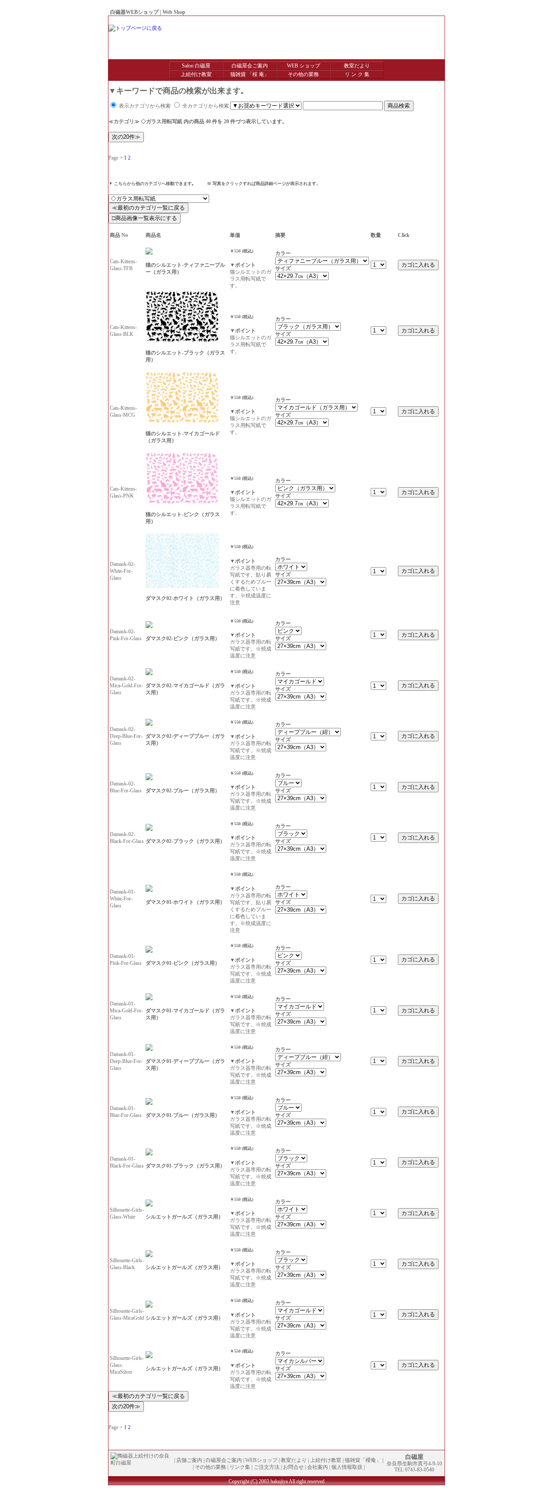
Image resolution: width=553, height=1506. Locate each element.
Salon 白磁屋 (196, 66)
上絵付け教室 (196, 74)
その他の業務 (303, 74)
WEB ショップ (303, 66)
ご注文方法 (267, 1467)
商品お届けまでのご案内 (328, 20)
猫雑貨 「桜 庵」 (249, 74)
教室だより (357, 66)
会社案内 (395, 20)
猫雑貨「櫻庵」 (363, 1460)
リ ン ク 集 (357, 74)
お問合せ (371, 20)
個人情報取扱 (424, 20)
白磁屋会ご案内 (250, 66)
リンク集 (239, 1467)
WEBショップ (261, 1460)
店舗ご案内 (189, 1460)
